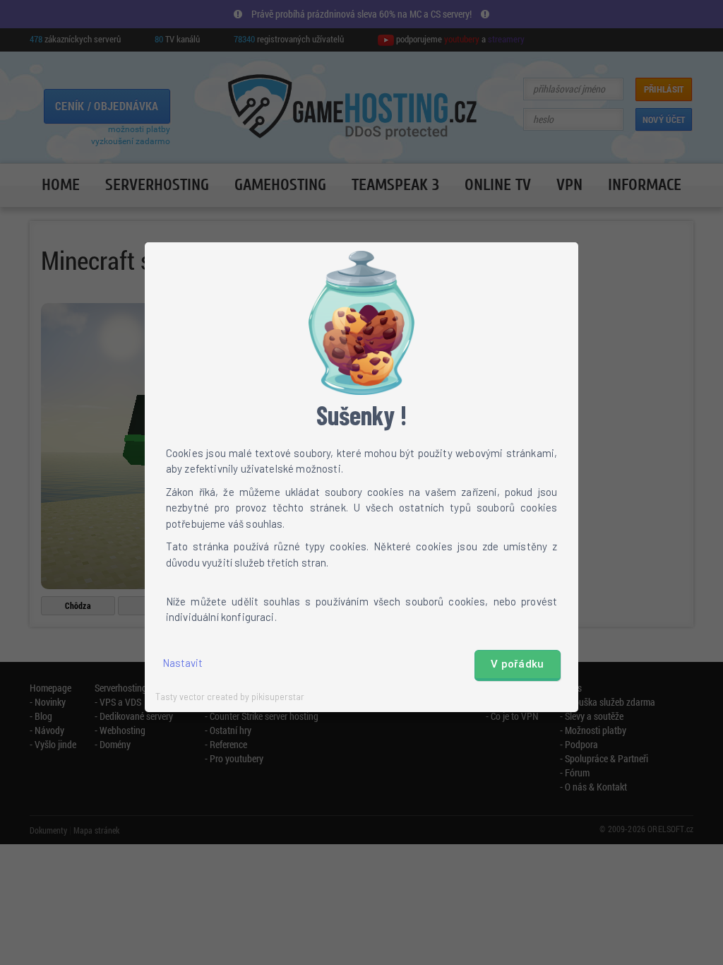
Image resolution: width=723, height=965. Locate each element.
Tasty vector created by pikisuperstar (229, 696)
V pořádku (517, 664)
